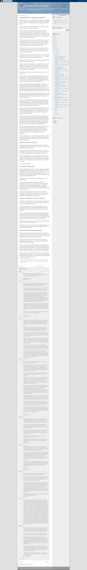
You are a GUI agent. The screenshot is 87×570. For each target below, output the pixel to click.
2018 (55, 37)
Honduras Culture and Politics (37, 6)
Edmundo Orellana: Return (58, 75)
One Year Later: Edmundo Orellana (60, 106)
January (56, 114)
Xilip (21, 271)
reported (47, 49)
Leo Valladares (44, 259)
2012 (55, 45)
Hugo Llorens (30, 259)
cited (45, 431)
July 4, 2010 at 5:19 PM (26, 414)
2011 (55, 46)
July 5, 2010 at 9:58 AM (26, 469)
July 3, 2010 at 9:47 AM (26, 357)
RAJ (21, 318)
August (56, 53)
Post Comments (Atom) (28, 564)
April (55, 110)
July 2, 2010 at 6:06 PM (26, 279)
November (56, 50)
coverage (31, 477)
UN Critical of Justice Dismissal (59, 57)
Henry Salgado (25, 259)
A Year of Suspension (57, 96)
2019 (55, 36)
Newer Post (20, 561)
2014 (55, 42)
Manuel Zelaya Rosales (24, 260)
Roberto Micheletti (41, 260)
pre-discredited (42, 482)
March (56, 111)
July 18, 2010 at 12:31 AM (26, 523)
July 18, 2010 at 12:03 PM (26, 556)
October (56, 51)
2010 (55, 47)
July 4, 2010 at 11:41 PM (26, 442)
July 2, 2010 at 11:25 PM (26, 316)
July (55, 55)
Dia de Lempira (56, 72)
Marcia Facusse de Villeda (33, 260)
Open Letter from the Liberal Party (60, 56)
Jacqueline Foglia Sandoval (37, 259)
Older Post (48, 561)
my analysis (31, 283)
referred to (33, 452)
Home (34, 561)
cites (33, 430)
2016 (55, 40)
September (56, 52)
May (55, 109)
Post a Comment (22, 558)
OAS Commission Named (58, 92)
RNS (56, 122)
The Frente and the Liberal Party (59, 81)
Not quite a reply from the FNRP (59, 84)
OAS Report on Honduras (58, 58)
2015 (55, 41)
